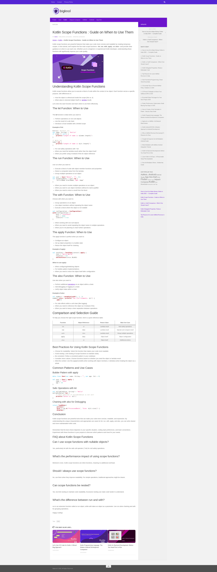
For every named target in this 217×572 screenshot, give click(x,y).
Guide (152, 179)
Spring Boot (150, 184)
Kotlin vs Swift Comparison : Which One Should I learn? (152, 204)
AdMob (85, 20)
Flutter (54, 20)
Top (156, 184)
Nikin (56, 36)
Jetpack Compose (74, 20)
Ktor (156, 182)
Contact (59, 2)
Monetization (144, 184)
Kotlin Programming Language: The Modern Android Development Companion (91, 547)
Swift (154, 184)
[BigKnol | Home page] (62, 11)
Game (149, 179)
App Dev (99, 20)
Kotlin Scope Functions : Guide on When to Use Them (152, 198)
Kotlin (65, 20)
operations (71, 284)
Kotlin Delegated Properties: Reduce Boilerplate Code (151, 210)
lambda (84, 100)
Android (91, 20)
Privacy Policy (68, 2)
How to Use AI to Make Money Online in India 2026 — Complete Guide (152, 192)
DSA (158, 177)
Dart (60, 20)
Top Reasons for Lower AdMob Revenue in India (152, 216)
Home (53, 2)
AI (147, 174)
